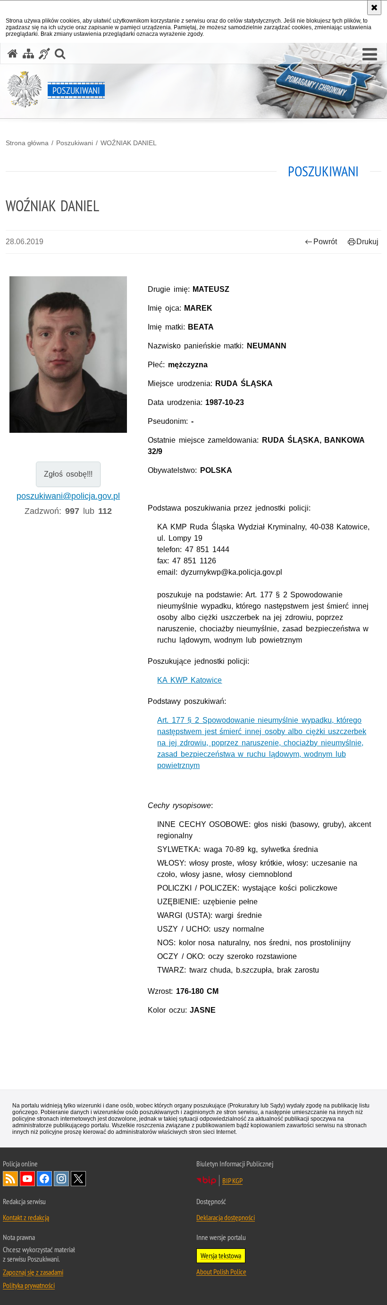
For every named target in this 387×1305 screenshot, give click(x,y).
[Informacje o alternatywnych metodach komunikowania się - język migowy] (44, 53)
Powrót (325, 242)
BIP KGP (232, 1180)
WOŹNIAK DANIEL (129, 143)
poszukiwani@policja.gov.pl (68, 496)
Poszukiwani (74, 143)
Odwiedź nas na (27, 1178)
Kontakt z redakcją (26, 1217)
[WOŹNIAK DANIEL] (68, 354)
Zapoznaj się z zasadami (33, 1272)
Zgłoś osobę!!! (68, 474)
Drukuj (367, 242)
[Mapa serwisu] (28, 53)
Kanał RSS (10, 1178)
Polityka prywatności (29, 1285)
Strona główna (27, 143)
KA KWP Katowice (189, 680)
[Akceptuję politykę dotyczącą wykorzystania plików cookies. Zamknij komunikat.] (374, 7)
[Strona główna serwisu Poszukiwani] (13, 53)
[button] (369, 55)
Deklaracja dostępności (225, 1217)
